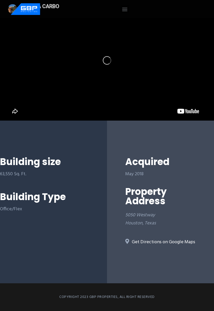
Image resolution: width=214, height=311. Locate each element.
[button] (125, 9)
